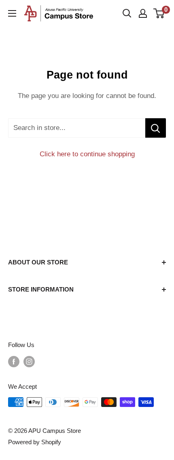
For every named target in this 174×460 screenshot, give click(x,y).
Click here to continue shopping (87, 154)
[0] (159, 13)
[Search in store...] (155, 128)
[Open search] (127, 13)
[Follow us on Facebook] (13, 361)
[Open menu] (12, 13)
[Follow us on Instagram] (29, 361)
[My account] (143, 13)
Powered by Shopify (34, 442)
